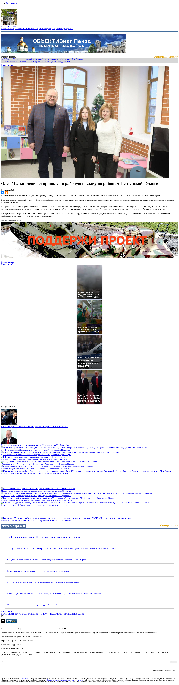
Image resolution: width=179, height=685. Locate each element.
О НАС (44, 614)
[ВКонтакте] (2, 192)
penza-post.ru (25, 678)
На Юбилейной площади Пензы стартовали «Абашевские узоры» (43, 537)
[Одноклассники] (6, 192)
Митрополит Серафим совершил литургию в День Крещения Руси (33, 605)
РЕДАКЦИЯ (56, 614)
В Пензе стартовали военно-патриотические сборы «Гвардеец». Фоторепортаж (38, 571)
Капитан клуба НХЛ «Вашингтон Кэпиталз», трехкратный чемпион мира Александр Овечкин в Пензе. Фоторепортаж (54, 594)
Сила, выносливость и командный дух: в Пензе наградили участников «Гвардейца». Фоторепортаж (46, 560)
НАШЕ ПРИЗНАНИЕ (74, 614)
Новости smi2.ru (8, 65)
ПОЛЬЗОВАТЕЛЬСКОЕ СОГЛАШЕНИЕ (19, 614)
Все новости (11, 3)
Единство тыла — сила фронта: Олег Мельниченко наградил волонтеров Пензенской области (44, 582)
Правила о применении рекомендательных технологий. (65, 680)
